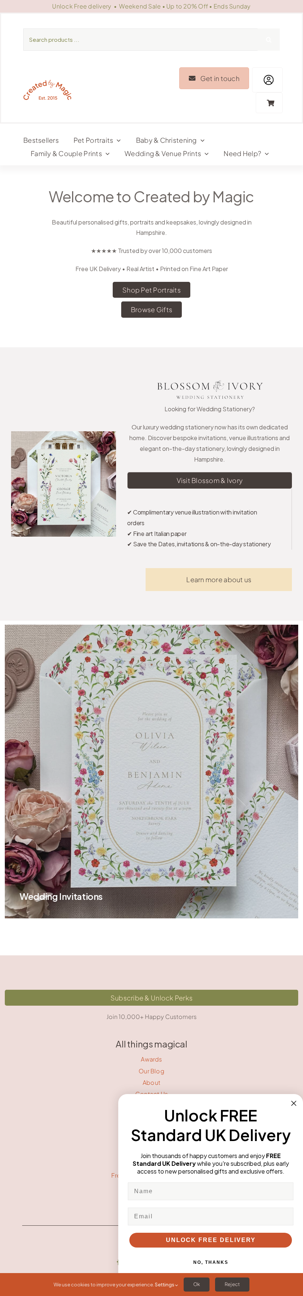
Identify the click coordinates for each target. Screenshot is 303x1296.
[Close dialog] (293, 1103)
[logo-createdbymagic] (47, 81)
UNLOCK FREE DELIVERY (211, 1240)
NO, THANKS (210, 1262)
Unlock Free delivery (81, 6)
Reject (232, 1284)
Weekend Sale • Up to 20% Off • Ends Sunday (185, 6)
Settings (165, 1284)
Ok (196, 1284)
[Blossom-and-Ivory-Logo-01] (209, 380)
